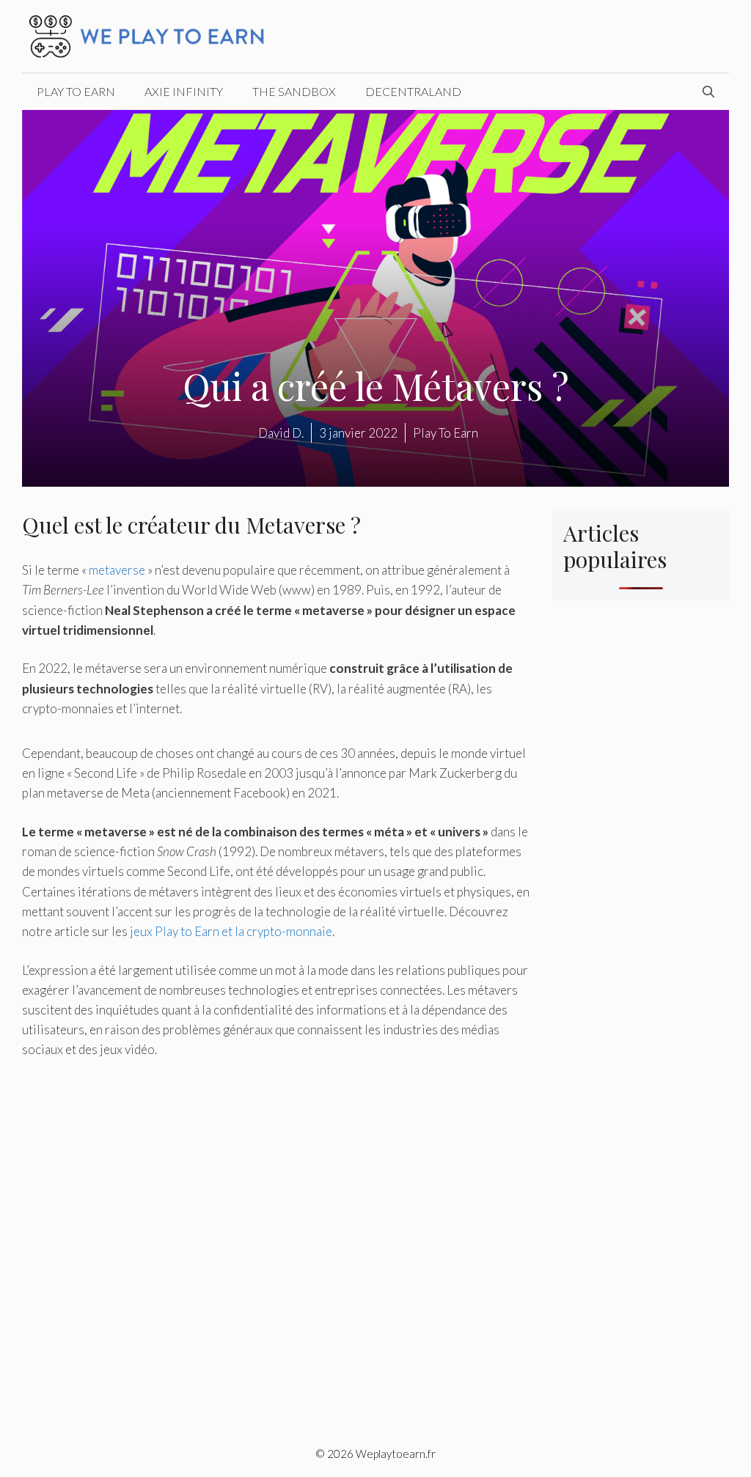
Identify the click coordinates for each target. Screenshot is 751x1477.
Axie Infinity (183, 91)
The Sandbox (294, 91)
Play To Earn (76, 91)
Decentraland (413, 91)
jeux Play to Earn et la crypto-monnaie (231, 931)
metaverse (117, 570)
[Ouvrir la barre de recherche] (708, 91)
